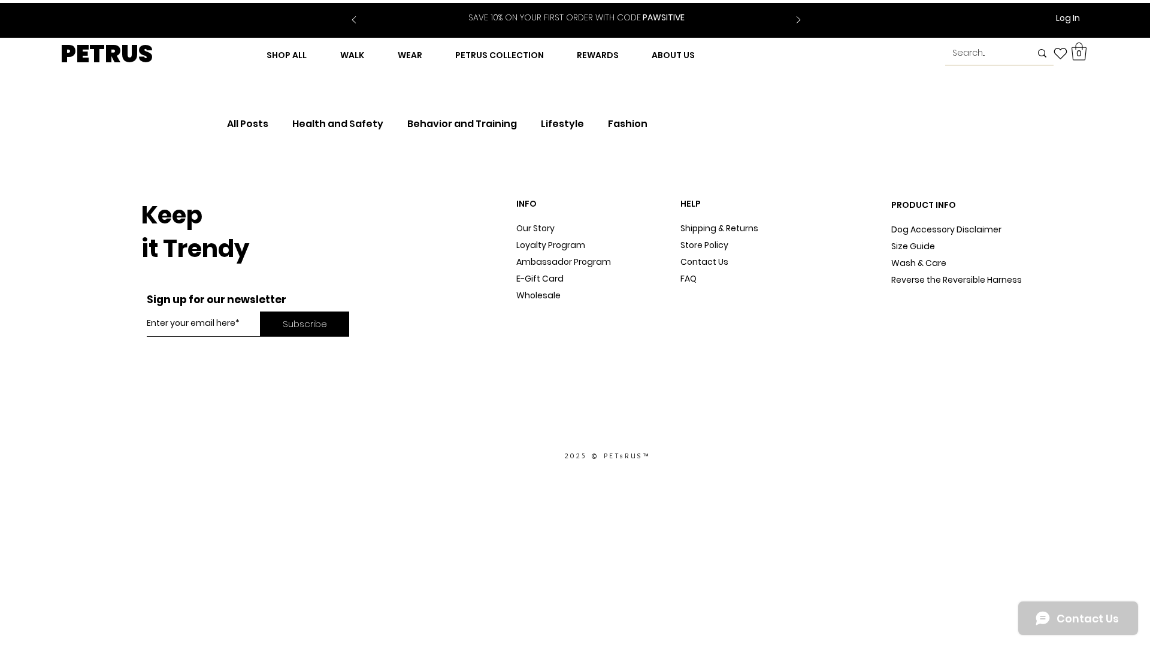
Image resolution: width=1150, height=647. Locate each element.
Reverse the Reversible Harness (956, 280)
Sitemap (698, 295)
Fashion (627, 124)
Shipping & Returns (719, 228)
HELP (690, 204)
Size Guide (913, 246)
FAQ (688, 279)
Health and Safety (337, 124)
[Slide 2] (584, 11)
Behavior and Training (462, 124)
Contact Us (704, 262)
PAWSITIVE (576, 17)
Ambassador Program (563, 262)
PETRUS (106, 54)
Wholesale (538, 295)
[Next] (798, 21)
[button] (1079, 52)
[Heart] (1060, 53)
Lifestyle (562, 124)
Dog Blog (534, 312)
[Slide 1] (569, 11)
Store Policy (704, 245)
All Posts (247, 124)
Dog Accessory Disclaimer (947, 229)
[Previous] (354, 21)
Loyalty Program (550, 245)
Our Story (535, 228)
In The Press (541, 329)
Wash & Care (918, 263)
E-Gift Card (540, 279)
